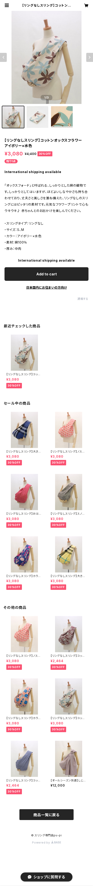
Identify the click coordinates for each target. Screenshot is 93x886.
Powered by (41, 842)
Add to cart (46, 274)
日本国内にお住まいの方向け (46, 287)
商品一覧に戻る (46, 815)
